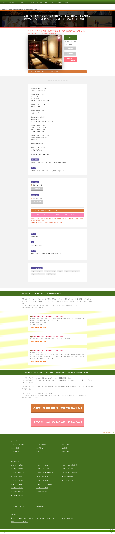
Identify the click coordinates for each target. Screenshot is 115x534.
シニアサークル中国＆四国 (44, 484)
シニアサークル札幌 (42, 476)
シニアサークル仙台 (42, 480)
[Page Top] (111, 532)
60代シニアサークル (67, 480)
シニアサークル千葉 (17, 480)
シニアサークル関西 (17, 484)
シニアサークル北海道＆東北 (44, 472)
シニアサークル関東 (17, 465)
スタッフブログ (66, 444)
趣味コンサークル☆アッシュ (19, 522)
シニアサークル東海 (42, 465)
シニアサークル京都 (17, 495)
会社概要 (64, 448)
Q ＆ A (38, 451)
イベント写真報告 (41, 444)
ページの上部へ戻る (108, 432)
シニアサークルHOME (17, 444)
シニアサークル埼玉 (17, 476)
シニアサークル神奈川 (17, 472)
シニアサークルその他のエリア (70, 472)
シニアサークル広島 (42, 488)
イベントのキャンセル (17, 506)
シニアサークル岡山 (42, 491)
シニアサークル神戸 (17, 491)
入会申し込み (65, 451)
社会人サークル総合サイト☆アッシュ (22, 518)
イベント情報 (15, 451)
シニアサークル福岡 (67, 469)
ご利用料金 (39, 448)
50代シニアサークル (67, 476)
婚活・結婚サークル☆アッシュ (45, 518)
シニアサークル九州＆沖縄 (69, 465)
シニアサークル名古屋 (42, 469)
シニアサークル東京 (17, 469)
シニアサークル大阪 (17, 488)
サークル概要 (15, 448)
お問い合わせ (40, 506)
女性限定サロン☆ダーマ (69, 518)
